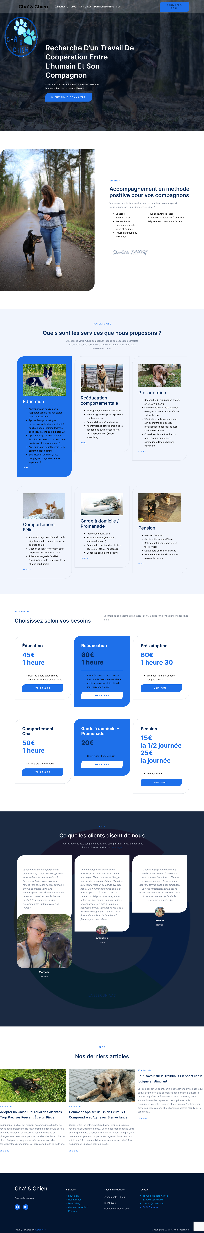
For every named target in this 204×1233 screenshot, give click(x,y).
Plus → (85, 558)
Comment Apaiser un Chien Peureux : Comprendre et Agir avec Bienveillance (98, 1114)
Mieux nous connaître (68, 97)
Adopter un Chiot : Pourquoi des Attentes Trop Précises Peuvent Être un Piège (31, 1114)
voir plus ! (43, 688)
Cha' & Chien (33, 7)
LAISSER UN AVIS (102, 995)
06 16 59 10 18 (150, 1207)
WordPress (40, 1229)
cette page (116, 847)
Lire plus (4, 1150)
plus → (27, 468)
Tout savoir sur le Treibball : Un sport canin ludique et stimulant (170, 1078)
